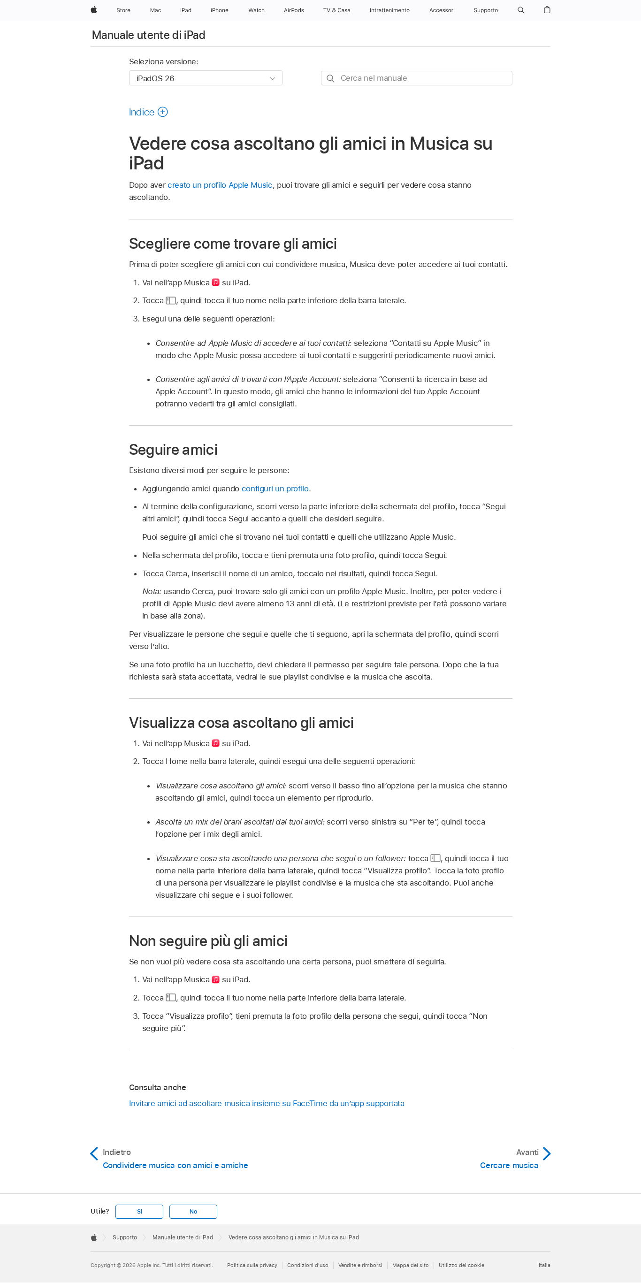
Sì (139, 1211)
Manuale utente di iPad (149, 35)
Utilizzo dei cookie (461, 1265)
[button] (521, 10)
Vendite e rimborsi (360, 1265)
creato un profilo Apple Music (220, 185)
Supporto (125, 1237)
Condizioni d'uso (307, 1265)
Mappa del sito (410, 1265)
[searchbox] (416, 78)
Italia (544, 1265)
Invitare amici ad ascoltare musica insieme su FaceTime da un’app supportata (266, 1103)
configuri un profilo (275, 488)
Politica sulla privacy (252, 1265)
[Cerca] (331, 79)
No (193, 1211)
